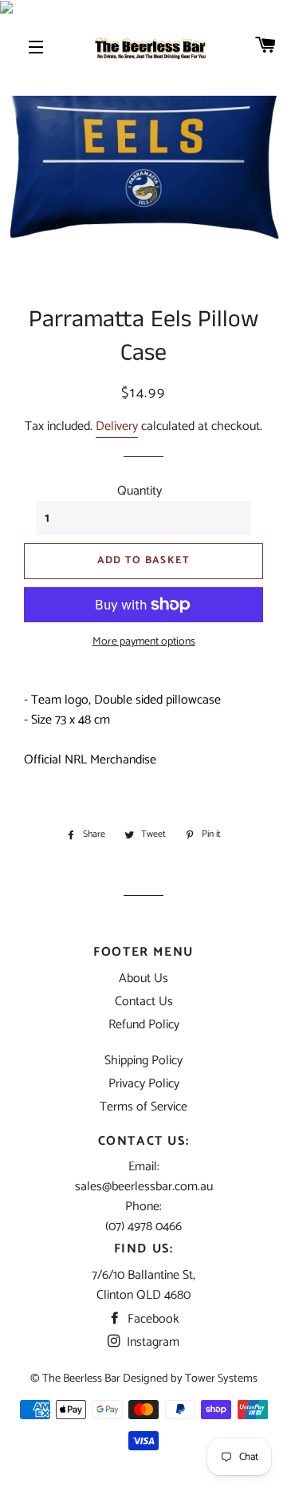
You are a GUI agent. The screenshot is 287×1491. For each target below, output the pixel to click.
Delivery (117, 426)
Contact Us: (144, 1141)
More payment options (143, 642)
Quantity (139, 491)
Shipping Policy (143, 1060)
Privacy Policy (143, 1084)
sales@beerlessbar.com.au (144, 1186)
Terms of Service (143, 1107)
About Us (143, 978)
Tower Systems (221, 1378)
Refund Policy (143, 1024)
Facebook (151, 1319)
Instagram (151, 1342)
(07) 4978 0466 (143, 1226)
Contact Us (144, 1001)
